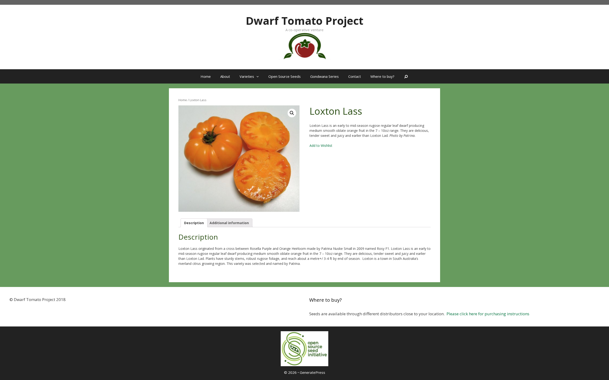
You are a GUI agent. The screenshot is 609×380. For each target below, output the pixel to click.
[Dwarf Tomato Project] (304, 45)
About (225, 76)
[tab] (194, 222)
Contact (354, 76)
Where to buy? (382, 76)
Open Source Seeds (284, 76)
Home (206, 76)
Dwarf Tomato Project (304, 20)
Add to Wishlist (320, 145)
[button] (259, 76)
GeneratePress (312, 372)
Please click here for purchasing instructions (488, 313)
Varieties (247, 76)
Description (194, 223)
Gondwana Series (324, 76)
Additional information (229, 223)
